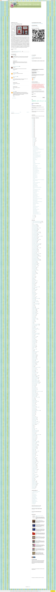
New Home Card (34, 396)
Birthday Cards (34, 282)
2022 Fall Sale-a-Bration (35, 250)
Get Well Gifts (33, 347)
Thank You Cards (34, 465)
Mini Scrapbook (34, 385)
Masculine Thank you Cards (35, 381)
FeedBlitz (35, 73)
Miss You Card (34, 387)
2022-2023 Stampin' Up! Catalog (36, 253)
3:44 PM (14, 70)
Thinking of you (34, 468)
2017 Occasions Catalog (35, 229)
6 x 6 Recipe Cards (34, 269)
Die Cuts (33, 326)
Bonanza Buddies (34, 287)
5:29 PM (14, 74)
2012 (33, 132)
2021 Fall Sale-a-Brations (35, 245)
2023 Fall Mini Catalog (34, 254)
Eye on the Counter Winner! (36, 148)
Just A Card (34, 164)
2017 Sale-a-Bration (34, 230)
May (33, 144)
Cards (33, 302)
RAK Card (34, 161)
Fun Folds (33, 343)
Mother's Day (33, 392)
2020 (33, 124)
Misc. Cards (33, 386)
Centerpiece (33, 306)
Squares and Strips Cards (35, 445)
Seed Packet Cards (34, 436)
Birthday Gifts (33, 283)
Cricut (33, 323)
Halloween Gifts (34, 357)
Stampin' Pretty (34, 502)
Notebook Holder (34, 400)
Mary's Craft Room (34, 497)
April (33, 145)
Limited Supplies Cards (35, 372)
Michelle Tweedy (15, 72)
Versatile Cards (34, 477)
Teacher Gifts (33, 458)
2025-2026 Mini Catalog (35, 265)
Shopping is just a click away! (35, 26)
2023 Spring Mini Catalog (35, 255)
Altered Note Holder (35, 200)
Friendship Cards (34, 340)
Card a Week (33, 297)
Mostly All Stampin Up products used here (37, 391)
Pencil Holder (33, 416)
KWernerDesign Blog (34, 495)
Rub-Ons (33, 429)
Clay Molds (33, 316)
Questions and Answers (35, 423)
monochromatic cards (34, 389)
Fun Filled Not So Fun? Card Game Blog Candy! (38, 149)
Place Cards (33, 420)
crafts (32, 322)
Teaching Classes (34, 459)
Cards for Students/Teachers (35, 303)
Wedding (33, 480)
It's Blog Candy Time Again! (36, 206)
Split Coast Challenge (34, 444)
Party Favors (33, 411)
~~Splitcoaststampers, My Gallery (36, 491)
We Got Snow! (34, 208)
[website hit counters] (39, 101)
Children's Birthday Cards (35, 308)
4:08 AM (14, 89)
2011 (33, 133)
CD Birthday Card (35, 184)
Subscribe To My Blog (34, 455)
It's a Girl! (34, 181)
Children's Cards (34, 309)
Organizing (33, 405)
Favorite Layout (34, 337)
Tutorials (33, 475)
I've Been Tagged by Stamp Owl (36, 163)
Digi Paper (33, 327)
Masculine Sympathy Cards (35, 380)
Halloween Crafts (34, 356)
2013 (33, 131)
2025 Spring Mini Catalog (35, 263)
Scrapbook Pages (34, 435)
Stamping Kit (33, 450)
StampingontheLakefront (16, 66)
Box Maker (34, 162)
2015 (33, 129)
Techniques (33, 462)
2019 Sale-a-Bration (34, 238)
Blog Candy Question (35, 185)
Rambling (33, 426)
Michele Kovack (15, 76)
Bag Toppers (33, 277)
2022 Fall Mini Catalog (34, 249)
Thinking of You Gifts (34, 470)
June (33, 143)
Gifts (32, 350)
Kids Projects (33, 371)
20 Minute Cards (34, 224)
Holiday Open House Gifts (35, 361)
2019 (33, 125)
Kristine (14, 55)
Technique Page (34, 460)
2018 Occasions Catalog (35, 234)
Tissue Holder (33, 472)
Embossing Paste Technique (35, 333)
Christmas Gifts (34, 312)
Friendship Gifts (34, 341)
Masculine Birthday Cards (35, 375)
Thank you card (34, 464)
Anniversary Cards (34, 273)
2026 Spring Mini (34, 267)
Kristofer (34, 78)
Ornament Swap (34, 406)
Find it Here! (34, 205)
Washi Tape (33, 479)
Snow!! (33, 188)
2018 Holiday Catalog (34, 233)
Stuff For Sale (33, 454)
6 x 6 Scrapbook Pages (34, 270)
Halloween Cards (34, 355)
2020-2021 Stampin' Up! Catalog (36, 244)
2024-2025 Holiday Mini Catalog (36, 259)
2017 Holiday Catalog (34, 228)
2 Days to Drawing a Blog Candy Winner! (37, 198)
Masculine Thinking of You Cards (36, 382)
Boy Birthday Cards (34, 289)
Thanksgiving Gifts (34, 467)
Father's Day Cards (34, 336)
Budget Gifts (33, 292)
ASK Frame (33, 274)
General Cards (34, 345)
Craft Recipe (33, 321)
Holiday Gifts (33, 360)
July (33, 142)
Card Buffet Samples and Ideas (35, 298)
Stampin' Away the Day (34, 501)
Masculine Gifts (34, 379)
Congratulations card (34, 318)
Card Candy (33, 299)
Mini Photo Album (34, 384)
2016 (33, 128)
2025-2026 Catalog (34, 264)
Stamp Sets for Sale (34, 448)
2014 (33, 130)
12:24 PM (14, 64)
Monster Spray (34, 390)
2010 (33, 134)
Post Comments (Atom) (16, 113)
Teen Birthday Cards (34, 463)
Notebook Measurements (35, 401)
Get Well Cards (34, 346)
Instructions (33, 365)
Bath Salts (33, 279)
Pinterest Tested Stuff (34, 419)
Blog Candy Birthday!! (38, 540)
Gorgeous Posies (34, 352)
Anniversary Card (34, 272)
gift (32, 348)
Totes (32, 473)
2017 (33, 127)
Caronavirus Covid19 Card (35, 304)
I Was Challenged (35, 159)
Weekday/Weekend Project (36, 209)
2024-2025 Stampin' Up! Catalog (36, 260)
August (34, 141)
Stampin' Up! (33, 449)
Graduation (33, 353)
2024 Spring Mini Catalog (35, 258)
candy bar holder (34, 296)
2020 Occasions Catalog (35, 240)
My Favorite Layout (34, 395)
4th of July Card (34, 268)
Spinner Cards (34, 443)
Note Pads (33, 399)
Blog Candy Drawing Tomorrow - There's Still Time (38, 179)
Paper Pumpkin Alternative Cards (36, 410)
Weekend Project (34, 484)
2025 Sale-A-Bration (34, 262)
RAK (32, 425)
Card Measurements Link (35, 301)
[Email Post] (22, 51)
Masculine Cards (34, 376)
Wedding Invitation (34, 482)
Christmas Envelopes (34, 311)
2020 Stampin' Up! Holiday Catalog (36, 243)
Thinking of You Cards (34, 469)
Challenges (33, 307)
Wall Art (33, 478)
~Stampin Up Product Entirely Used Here (36, 221)
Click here (33, 512)
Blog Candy (34, 158)
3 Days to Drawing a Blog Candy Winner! (37, 201)
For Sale (33, 338)
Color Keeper (33, 317)
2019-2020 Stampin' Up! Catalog (36, 239)
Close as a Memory (35, 166)
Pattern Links (33, 414)
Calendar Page (34, 294)
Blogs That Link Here (35, 165)
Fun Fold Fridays (34, 342)
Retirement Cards (34, 428)
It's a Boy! (34, 178)
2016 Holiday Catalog (34, 225)
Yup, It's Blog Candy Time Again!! (36, 189)
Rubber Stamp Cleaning (35, 431)
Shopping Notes (34, 439)
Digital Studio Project (34, 328)
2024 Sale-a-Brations (34, 257)
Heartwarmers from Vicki (35, 492)
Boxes (33, 288)
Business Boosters (34, 293)
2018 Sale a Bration (34, 235)
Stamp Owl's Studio (34, 500)
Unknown (14, 91)
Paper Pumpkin (34, 409)
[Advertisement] (28, 15)
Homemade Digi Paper (34, 362)
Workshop (33, 488)
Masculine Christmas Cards (35, 377)
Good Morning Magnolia (35, 351)
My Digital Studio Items (34, 394)
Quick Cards (33, 424)
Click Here (33, 509)
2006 (33, 218)
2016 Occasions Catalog (35, 226)
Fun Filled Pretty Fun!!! (35, 147)
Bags (32, 278)
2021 (33, 123)
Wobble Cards (34, 487)
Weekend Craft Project (34, 483)
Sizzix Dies (33, 440)
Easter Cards (33, 331)
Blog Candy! (34, 204)
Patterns (33, 415)
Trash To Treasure (34, 474)
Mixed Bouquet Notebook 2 (36, 203)
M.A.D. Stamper (34, 496)
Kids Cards (33, 370)
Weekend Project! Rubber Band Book (37, 187)
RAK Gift (34, 160)
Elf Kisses (33, 332)
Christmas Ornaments (34, 313)
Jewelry (33, 366)
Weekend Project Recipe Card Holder (37, 168)
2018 (33, 126)
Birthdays (33, 284)
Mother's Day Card (35, 146)
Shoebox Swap (34, 438)
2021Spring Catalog (34, 248)
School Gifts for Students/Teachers (36, 434)
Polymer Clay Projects (34, 421)
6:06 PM (14, 80)
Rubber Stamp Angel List (35, 430)
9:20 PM (14, 84)
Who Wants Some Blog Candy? (36, 182)
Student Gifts (33, 453)
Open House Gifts (34, 404)
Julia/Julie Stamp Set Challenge (35, 367)
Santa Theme (33, 433)
